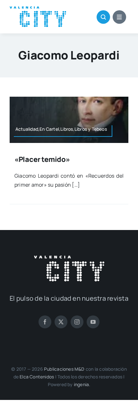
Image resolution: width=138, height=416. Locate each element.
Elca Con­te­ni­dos (37, 377)
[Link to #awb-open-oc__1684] (119, 17)
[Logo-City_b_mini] (69, 258)
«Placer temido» (42, 159)
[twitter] (61, 321)
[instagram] (77, 321)
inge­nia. (82, 384)
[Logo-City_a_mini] (38, 9)
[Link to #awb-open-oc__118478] (103, 17)
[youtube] (93, 321)
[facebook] (45, 321)
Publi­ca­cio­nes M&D (64, 369)
